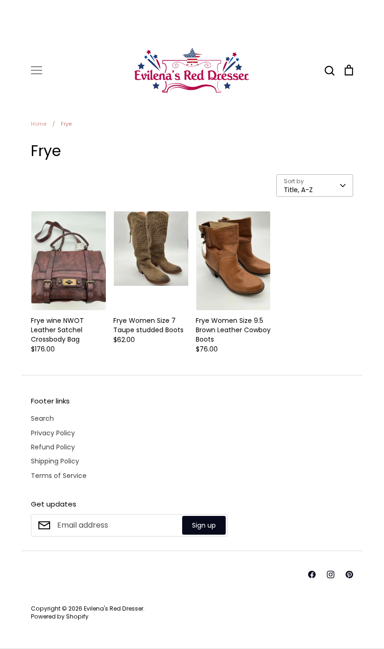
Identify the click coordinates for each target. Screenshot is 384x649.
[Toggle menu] (36, 70)
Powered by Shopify (60, 616)
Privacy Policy (53, 433)
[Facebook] (312, 574)
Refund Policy (53, 447)
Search (42, 418)
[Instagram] (330, 574)
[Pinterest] (349, 574)
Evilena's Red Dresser (113, 608)
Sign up (204, 525)
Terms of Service (59, 475)
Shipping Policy (55, 461)
